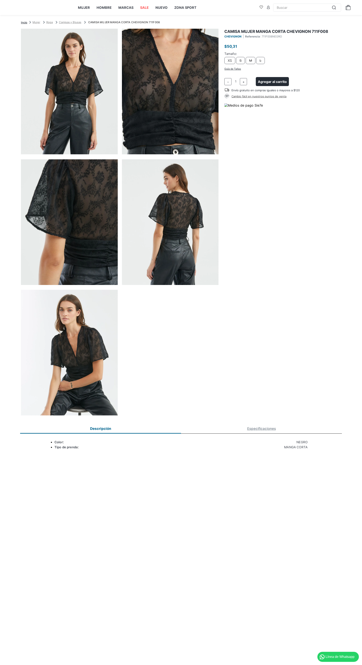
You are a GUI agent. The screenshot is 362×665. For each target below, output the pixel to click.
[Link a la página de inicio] (24, 22)
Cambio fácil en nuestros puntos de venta (258, 96)
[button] (125, 222)
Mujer (36, 22)
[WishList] (261, 7)
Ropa (49, 22)
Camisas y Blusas (70, 22)
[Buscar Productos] (335, 7)
